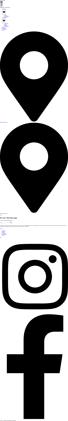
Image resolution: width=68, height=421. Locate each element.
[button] (1, 4)
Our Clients (4, 28)
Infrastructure (6, 26)
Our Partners (4, 29)
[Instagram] (35, 313)
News (3, 30)
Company (4, 9)
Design (5, 24)
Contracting (6, 23)
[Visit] (34, 121)
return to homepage (9, 220)
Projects (3, 27)
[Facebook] (35, 418)
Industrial (5, 25)
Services (3, 231)
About (5, 15)
